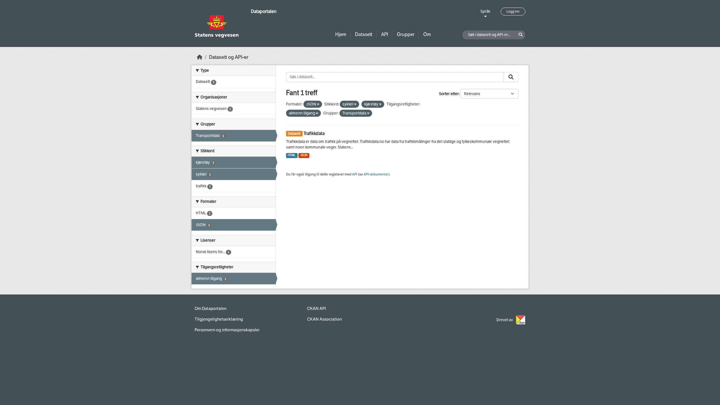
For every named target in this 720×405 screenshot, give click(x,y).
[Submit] (511, 77)
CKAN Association (324, 319)
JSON (303, 155)
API (384, 34)
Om (427, 34)
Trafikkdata (314, 133)
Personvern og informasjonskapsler (227, 329)
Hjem (340, 34)
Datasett (363, 34)
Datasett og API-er (228, 57)
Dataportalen (263, 11)
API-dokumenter (376, 174)
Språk (485, 11)
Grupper (406, 34)
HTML (292, 155)
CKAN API (316, 308)
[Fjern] (318, 104)
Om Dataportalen (210, 308)
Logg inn (513, 12)
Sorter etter (449, 93)
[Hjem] (199, 57)
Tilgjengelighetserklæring (219, 319)
